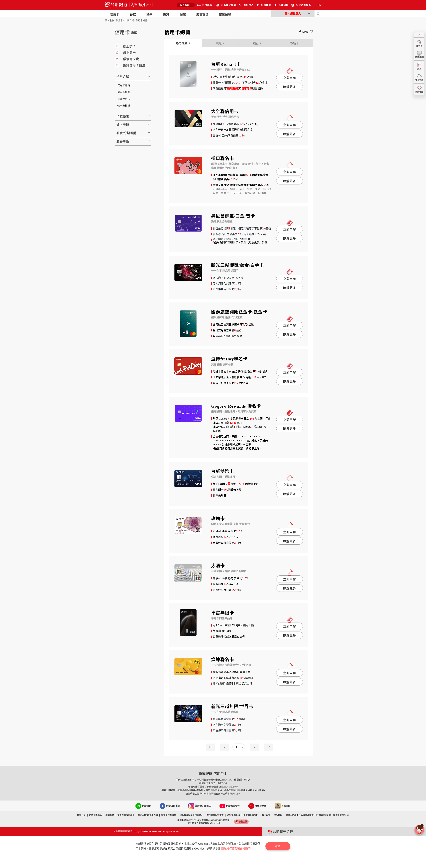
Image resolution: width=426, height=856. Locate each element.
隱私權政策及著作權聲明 (191, 815)
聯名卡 (294, 43)
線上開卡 (129, 52)
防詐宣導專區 (95, 815)
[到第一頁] (211, 746)
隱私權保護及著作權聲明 (236, 848)
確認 (278, 846)
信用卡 (119, 20)
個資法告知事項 (168, 815)
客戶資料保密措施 (215, 815)
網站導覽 (110, 815)
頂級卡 (220, 43)
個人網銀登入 (293, 13)
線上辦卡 (129, 46)
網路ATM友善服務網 (148, 815)
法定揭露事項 (233, 815)
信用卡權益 (123, 105)
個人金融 (109, 20)
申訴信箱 (278, 815)
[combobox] (186, 5)
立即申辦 (289, 78)
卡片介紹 (129, 20)
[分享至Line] (304, 31)
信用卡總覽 (141, 20)
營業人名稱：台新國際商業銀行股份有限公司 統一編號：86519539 (317, 815)
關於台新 (81, 815)
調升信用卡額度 (134, 65)
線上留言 (266, 815)
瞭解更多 (289, 87)
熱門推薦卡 (183, 43)
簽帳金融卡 (123, 99)
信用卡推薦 (123, 92)
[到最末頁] (268, 746)
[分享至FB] (299, 31)
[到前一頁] (225, 746)
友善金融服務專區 (125, 815)
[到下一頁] (253, 746)
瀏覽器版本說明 (250, 815)
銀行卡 (257, 43)
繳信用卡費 (131, 59)
